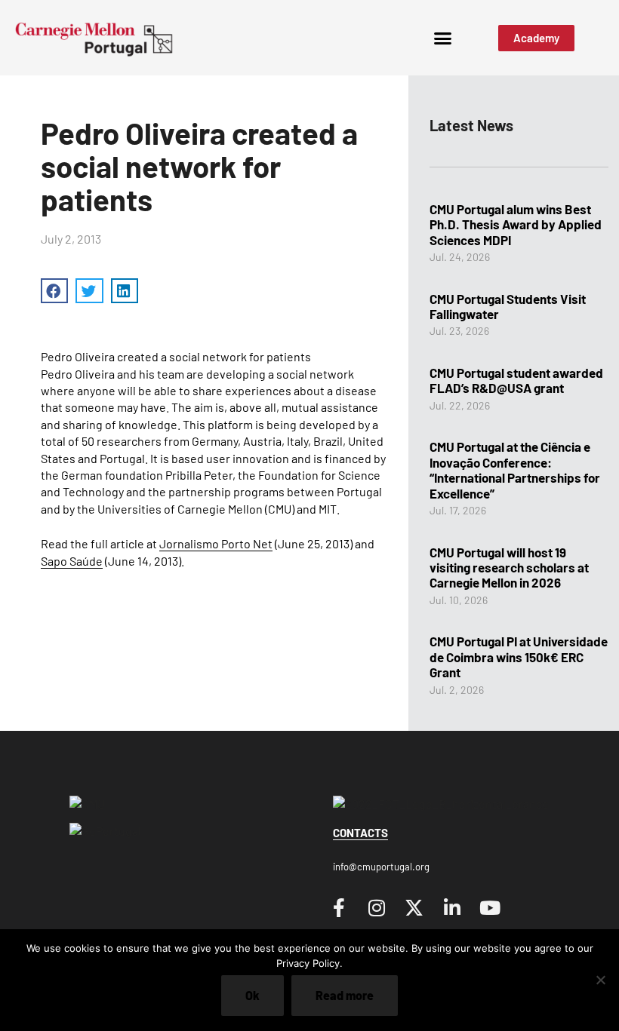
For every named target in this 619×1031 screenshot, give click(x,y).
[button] (443, 37)
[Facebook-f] (339, 907)
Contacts (360, 832)
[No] (600, 979)
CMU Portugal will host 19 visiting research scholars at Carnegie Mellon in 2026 (509, 568)
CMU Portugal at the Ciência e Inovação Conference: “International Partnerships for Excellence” (515, 469)
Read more (345, 995)
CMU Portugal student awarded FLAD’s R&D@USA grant (516, 380)
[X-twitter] (414, 907)
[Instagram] (377, 907)
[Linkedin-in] (452, 907)
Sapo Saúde (72, 561)
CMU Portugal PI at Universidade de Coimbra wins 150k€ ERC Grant (519, 657)
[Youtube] (490, 907)
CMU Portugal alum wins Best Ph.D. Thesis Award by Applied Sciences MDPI (516, 224)
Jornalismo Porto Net (216, 543)
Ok (252, 995)
